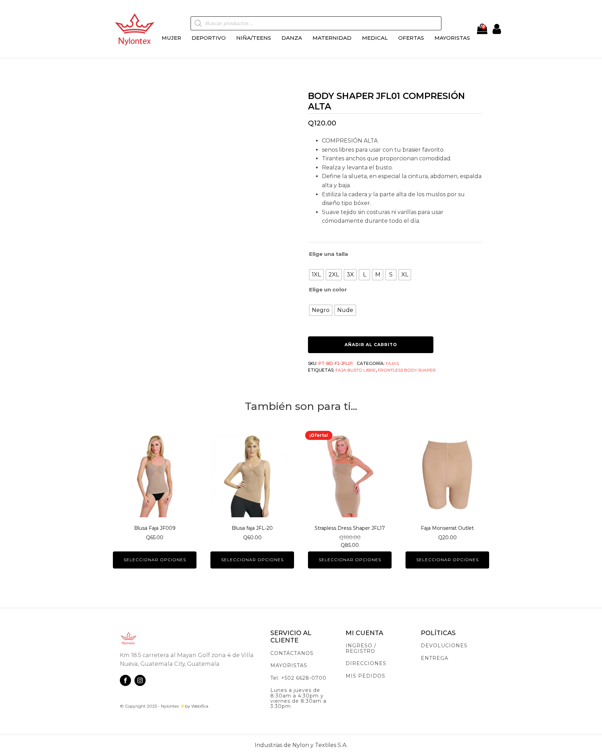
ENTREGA (434, 658)
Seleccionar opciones (155, 559)
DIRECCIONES (366, 663)
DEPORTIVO (209, 38)
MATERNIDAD (332, 38)
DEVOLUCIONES (444, 645)
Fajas (392, 363)
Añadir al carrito (371, 344)
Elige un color (328, 289)
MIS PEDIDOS (365, 676)
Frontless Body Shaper (407, 370)
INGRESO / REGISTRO (361, 648)
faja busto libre (355, 370)
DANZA (291, 38)
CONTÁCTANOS (292, 653)
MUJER (171, 38)
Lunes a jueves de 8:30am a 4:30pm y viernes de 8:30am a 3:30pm (298, 698)
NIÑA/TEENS (253, 38)
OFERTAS (411, 38)
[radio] (316, 274)
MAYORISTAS (452, 38)
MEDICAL (375, 38)
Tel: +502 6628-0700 (298, 678)
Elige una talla (328, 254)
